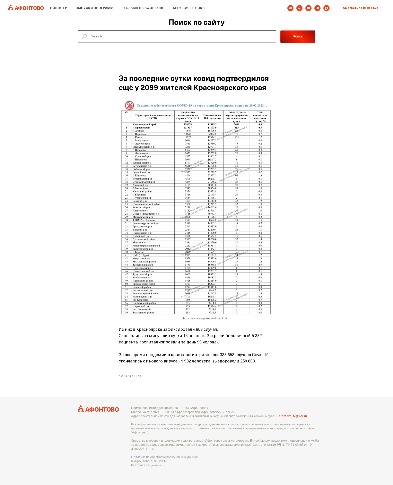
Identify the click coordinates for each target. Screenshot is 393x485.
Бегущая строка (189, 8)
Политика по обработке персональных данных (164, 457)
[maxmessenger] (326, 8)
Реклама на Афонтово (143, 8)
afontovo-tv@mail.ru (293, 416)
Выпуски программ (94, 8)
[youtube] (308, 8)
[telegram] (317, 8)
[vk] (290, 8)
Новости (59, 8)
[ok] (299, 8)
